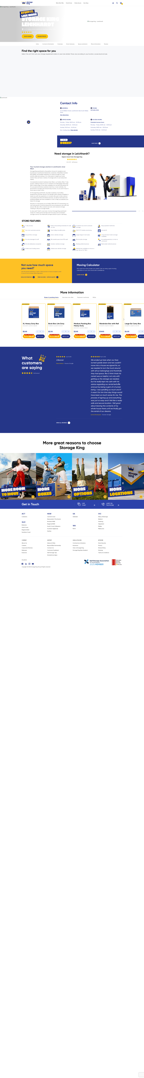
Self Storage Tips (52, 552)
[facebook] (22, 564)
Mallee (100, 526)
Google (71, 363)
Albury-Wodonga (103, 516)
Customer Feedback (53, 550)
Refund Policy (102, 548)
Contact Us (50, 548)
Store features (70, 44)
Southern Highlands (52, 528)
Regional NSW (51, 524)
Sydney (31, 8)
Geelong (100, 521)
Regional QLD (25, 529)
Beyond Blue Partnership (54, 545)
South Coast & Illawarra (53, 526)
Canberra (24, 516)
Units (37, 44)
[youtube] (33, 564)
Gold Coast (25, 527)
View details (74, 130)
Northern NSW (51, 521)
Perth (74, 528)
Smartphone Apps (52, 555)
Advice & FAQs (51, 543)
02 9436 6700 (95, 110)
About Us (24, 543)
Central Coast (51, 516)
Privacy (100, 545)
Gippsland (101, 524)
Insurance (75, 545)
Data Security (102, 543)
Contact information (48, 44)
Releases (24, 550)
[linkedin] (26, 564)
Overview (60, 44)
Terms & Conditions (103, 552)
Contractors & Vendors (79, 543)
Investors (24, 552)
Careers (24, 545)
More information (95, 44)
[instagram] (29, 564)
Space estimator (82, 44)
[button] (123, 319)
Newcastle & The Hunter (54, 519)
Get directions (64, 115)
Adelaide (75, 516)
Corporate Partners (27, 548)
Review (106, 44)
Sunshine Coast (26, 532)
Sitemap (100, 550)
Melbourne (101, 528)
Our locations (25, 8)
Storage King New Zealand (80, 550)
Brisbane (24, 525)
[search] (117, 3)
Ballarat (100, 519)
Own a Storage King (78, 548)
